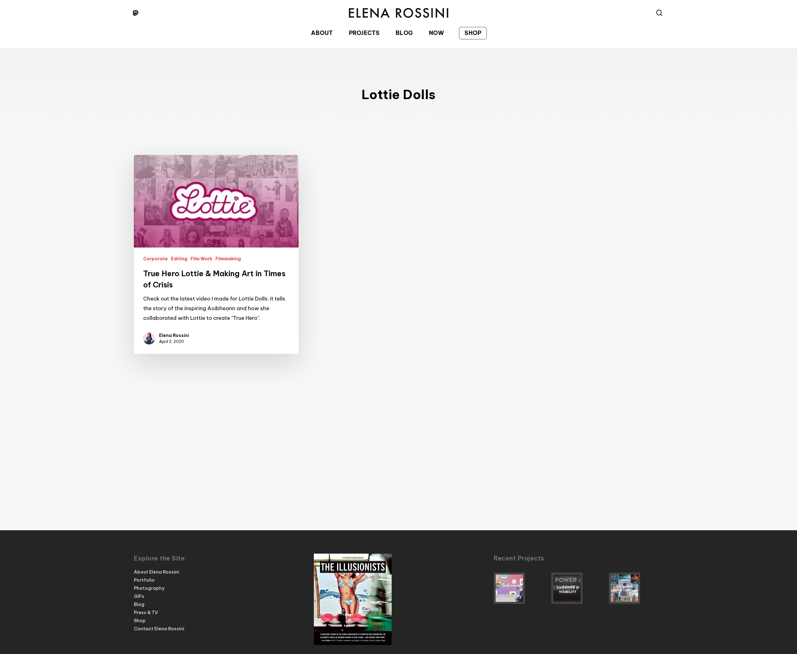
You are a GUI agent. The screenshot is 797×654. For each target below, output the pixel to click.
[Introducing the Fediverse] (521, 588)
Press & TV (146, 612)
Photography (149, 588)
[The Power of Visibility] (578, 588)
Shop (140, 620)
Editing (179, 259)
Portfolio (144, 580)
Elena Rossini (174, 335)
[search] (659, 13)
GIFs (139, 596)
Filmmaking (228, 259)
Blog (139, 604)
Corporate (155, 259)
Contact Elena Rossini (159, 629)
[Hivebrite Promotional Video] (636, 588)
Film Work (201, 259)
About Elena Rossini (156, 572)
